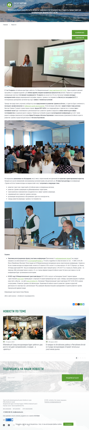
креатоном (20, 279)
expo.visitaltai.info (32, 281)
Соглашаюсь (68, 424)
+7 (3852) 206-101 (7, 412)
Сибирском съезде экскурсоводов (34, 106)
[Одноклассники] (76, 304)
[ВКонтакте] (74, 304)
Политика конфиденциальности (52, 402)
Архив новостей (80, 37)
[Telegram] (83, 304)
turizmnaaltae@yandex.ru (35, 261)
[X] (79, 304)
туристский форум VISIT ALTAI (57, 90)
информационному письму (63, 258)
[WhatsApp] (81, 304)
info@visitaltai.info (18, 412)
